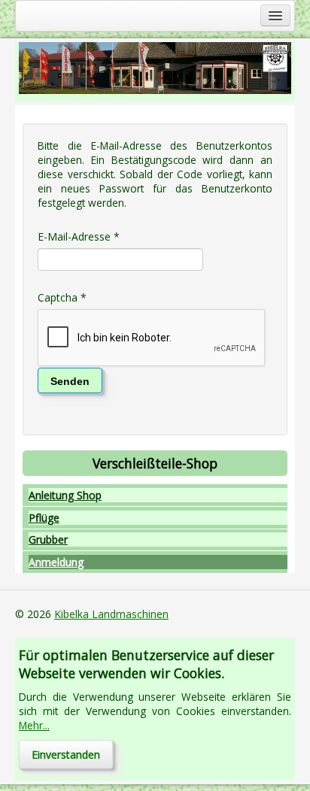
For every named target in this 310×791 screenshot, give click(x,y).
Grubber (48, 539)
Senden (70, 381)
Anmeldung (56, 562)
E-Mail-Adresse (79, 236)
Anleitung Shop (65, 495)
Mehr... (34, 725)
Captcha (62, 297)
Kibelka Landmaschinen (111, 614)
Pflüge (44, 518)
